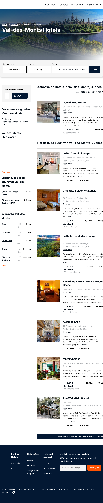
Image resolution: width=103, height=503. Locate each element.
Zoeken (17, 96)
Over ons (31, 460)
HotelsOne (27, 489)
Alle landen (16, 463)
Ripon (4, 224)
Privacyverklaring (65, 489)
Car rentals (50, 4)
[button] (98, 4)
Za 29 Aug (38, 69)
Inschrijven (94, 467)
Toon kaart (6, 172)
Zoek (94, 69)
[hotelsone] (19, 4)
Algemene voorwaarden (84, 489)
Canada (14, 24)
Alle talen (47, 473)
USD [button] (89, 4)
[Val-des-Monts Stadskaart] (16, 154)
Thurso (5, 249)
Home (4, 24)
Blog (13, 468)
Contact (64, 4)
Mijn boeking (77, 4)
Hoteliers (31, 465)
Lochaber (6, 232)
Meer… (5, 265)
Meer (80, 125)
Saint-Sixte (7, 240)
